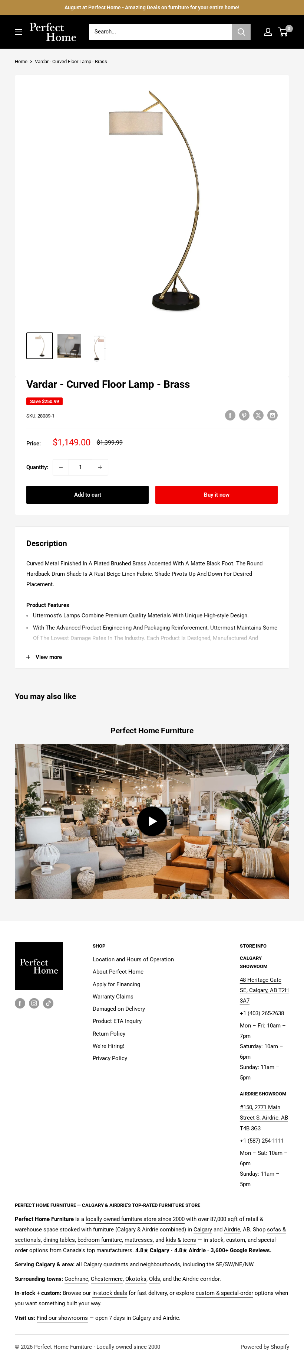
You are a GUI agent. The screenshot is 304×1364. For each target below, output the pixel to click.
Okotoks (135, 1279)
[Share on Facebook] (230, 415)
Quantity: (37, 467)
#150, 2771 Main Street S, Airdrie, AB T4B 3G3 (264, 1117)
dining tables (59, 1240)
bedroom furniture (99, 1240)
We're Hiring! (108, 1046)
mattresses (139, 1240)
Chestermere (107, 1279)
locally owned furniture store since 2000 (135, 1219)
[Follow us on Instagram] (34, 1003)
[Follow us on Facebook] (20, 1003)
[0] (283, 31)
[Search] (241, 32)
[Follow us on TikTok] (48, 1003)
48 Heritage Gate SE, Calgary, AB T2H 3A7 (264, 990)
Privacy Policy (110, 1058)
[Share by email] (272, 415)
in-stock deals (109, 1293)
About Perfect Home (118, 971)
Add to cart (87, 494)
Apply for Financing (116, 984)
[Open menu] (18, 32)
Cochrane (76, 1279)
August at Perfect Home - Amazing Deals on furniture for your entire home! (152, 7)
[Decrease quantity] (61, 467)
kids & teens (181, 1240)
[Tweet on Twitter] (258, 415)
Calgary (203, 1229)
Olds (154, 1279)
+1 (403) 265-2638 (262, 1013)
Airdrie (232, 1229)
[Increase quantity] (100, 467)
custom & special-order (224, 1293)
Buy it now (216, 494)
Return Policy (109, 1033)
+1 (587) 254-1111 (262, 1140)
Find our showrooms (62, 1318)
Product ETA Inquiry (117, 1021)
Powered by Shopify (265, 1347)
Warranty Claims (113, 996)
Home (21, 61)
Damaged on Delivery (119, 1009)
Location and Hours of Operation (133, 959)
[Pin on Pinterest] (244, 415)
